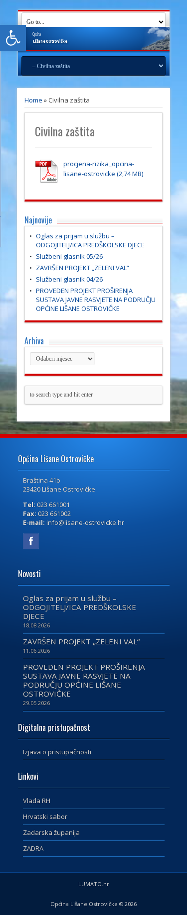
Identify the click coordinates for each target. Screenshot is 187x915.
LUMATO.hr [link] (93, 884)
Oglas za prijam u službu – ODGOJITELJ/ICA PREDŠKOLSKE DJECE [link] (90, 240)
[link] (13, 38)
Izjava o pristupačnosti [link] (57, 751)
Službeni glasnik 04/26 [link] (69, 279)
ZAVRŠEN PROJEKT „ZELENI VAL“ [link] (82, 267)
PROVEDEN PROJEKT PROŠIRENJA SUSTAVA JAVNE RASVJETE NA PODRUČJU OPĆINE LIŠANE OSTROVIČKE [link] (96, 299)
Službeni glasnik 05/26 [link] (69, 256)
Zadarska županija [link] (51, 832)
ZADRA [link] (33, 848)
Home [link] (33, 100)
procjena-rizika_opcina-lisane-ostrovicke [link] (98, 168)
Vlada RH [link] (36, 800)
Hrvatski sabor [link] (45, 816)
